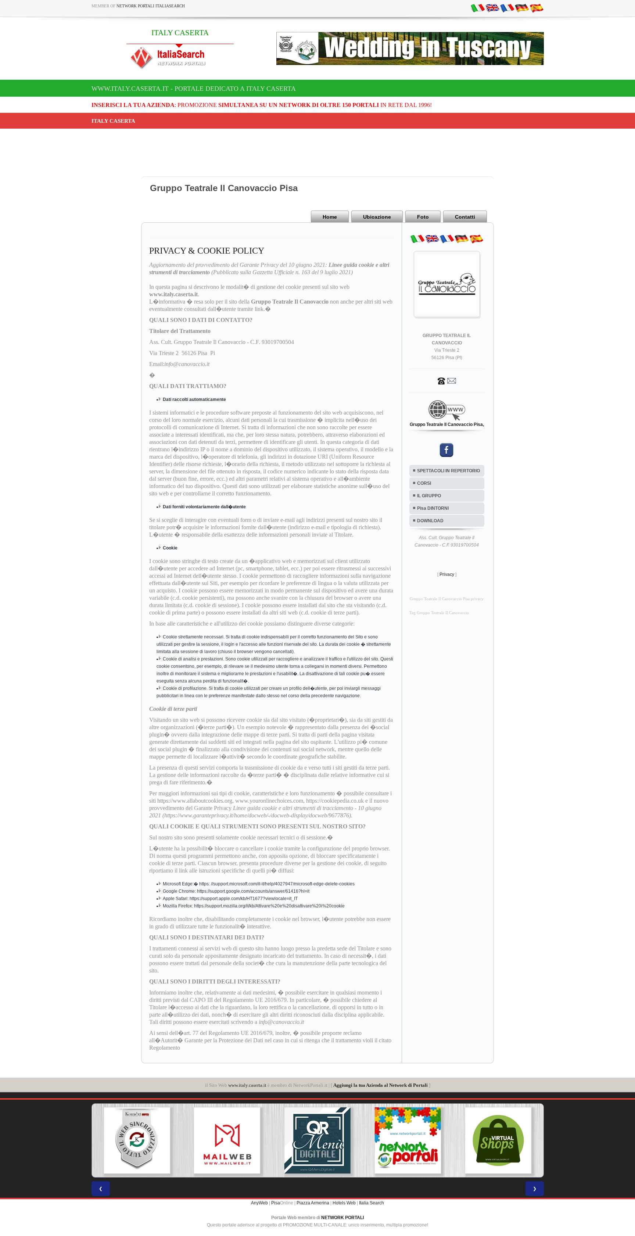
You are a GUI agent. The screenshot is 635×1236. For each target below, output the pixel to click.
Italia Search (371, 1202)
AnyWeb (259, 1202)
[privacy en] (492, 8)
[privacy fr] (507, 8)
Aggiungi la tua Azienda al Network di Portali (380, 1085)
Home (330, 217)
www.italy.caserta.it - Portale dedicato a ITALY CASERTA (194, 88)
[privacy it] (477, 8)
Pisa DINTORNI (433, 508)
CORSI (424, 483)
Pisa (275, 1202)
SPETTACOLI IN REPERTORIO (448, 470)
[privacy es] (536, 8)
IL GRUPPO (429, 495)
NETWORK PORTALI (342, 1217)
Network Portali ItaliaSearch (150, 6)
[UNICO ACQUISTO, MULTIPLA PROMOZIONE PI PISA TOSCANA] (317, 1140)
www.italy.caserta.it (247, 1085)
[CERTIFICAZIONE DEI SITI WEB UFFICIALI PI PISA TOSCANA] (498, 1140)
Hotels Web (344, 1202)
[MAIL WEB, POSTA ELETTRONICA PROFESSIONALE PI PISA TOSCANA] (137, 1140)
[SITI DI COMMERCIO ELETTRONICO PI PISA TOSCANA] (408, 1140)
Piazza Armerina (313, 1202)
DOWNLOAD (430, 520)
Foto (423, 217)
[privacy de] (521, 8)
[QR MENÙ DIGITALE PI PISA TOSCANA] (227, 1140)
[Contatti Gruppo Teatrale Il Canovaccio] (447, 380)
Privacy (447, 574)
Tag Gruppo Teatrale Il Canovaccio (439, 613)
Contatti (465, 217)
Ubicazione (377, 217)
